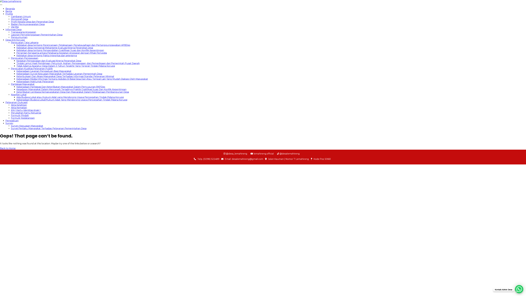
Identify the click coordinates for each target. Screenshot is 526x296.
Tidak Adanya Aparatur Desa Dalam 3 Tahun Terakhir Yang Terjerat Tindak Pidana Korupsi (65, 66)
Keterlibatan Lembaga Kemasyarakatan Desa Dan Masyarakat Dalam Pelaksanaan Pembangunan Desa (72, 92)
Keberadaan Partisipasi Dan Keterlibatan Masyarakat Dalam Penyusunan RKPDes (60, 87)
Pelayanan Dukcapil (16, 102)
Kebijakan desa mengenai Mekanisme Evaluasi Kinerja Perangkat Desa (54, 47)
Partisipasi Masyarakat (23, 84)
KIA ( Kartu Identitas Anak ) (25, 110)
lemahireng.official (263, 153)
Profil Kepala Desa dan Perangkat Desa (32, 21)
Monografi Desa (19, 19)
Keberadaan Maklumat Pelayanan (35, 81)
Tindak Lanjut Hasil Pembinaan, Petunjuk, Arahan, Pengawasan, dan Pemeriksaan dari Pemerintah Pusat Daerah (78, 63)
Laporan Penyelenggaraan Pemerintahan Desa (36, 34)
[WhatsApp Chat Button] (519, 289)
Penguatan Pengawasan (24, 58)
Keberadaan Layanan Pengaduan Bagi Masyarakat (43, 71)
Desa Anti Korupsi (15, 40)
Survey (9, 123)
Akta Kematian (19, 107)
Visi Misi (15, 27)
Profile (9, 14)
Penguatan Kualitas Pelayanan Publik (32, 68)
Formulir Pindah (20, 115)
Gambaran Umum (21, 16)
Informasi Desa (13, 29)
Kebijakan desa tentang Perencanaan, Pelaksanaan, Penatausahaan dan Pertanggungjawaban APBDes (73, 45)
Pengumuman (19, 37)
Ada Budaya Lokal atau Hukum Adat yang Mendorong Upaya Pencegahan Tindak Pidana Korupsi (70, 97)
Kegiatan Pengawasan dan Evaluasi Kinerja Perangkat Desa (48, 60)
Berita (8, 11)
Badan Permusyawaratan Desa (28, 24)
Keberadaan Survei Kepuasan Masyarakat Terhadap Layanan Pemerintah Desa (59, 73)
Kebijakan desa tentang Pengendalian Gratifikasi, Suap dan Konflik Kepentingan (60, 50)
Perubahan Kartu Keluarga (26, 113)
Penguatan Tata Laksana (24, 42)
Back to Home (8, 148)
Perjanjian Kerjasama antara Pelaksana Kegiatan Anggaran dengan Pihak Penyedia (61, 53)
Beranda (10, 8)
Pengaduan (12, 120)
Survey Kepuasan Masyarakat (27, 126)
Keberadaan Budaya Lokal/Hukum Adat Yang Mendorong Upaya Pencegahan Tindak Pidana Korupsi (71, 100)
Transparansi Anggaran (23, 32)
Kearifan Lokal (18, 94)
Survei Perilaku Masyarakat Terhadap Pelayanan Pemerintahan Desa (48, 128)
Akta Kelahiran (19, 105)
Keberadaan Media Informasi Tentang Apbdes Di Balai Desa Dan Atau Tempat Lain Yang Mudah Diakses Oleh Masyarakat (82, 79)
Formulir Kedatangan (23, 118)
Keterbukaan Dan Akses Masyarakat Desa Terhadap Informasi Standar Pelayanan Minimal (65, 76)
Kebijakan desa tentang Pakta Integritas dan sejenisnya (46, 55)
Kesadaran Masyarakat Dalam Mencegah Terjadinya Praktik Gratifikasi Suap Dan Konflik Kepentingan (71, 89)
